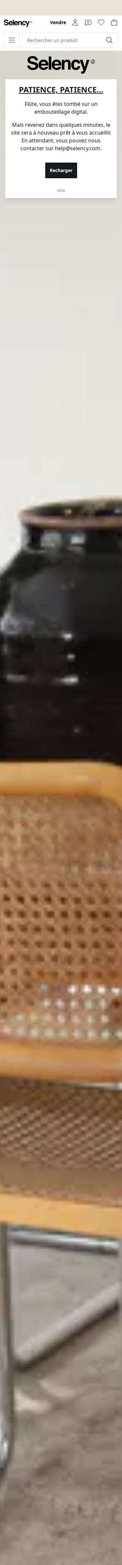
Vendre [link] (58, 22)
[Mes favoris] (101, 22)
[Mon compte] (75, 22)
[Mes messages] (88, 22)
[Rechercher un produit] (110, 40)
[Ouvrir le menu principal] (12, 40)
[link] (18, 23)
